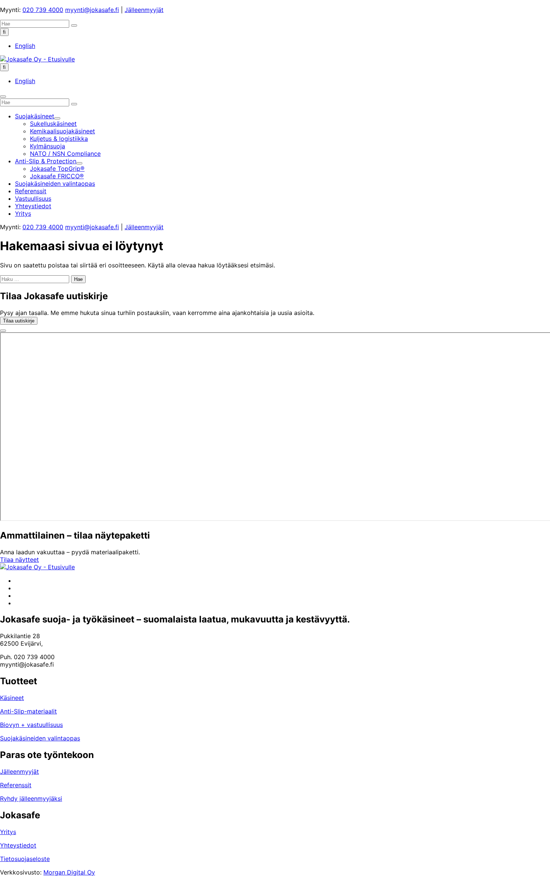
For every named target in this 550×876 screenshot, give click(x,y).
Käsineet (12, 697)
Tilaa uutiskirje (18, 321)
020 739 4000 (42, 9)
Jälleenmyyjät (144, 9)
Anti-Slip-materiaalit (28, 711)
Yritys (8, 832)
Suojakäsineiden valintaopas (40, 738)
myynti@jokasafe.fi (92, 9)
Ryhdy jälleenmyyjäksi (31, 798)
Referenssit (15, 785)
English (25, 45)
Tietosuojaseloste (25, 859)
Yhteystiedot (18, 845)
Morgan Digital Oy (69, 872)
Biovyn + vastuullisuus (31, 724)
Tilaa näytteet (19, 559)
